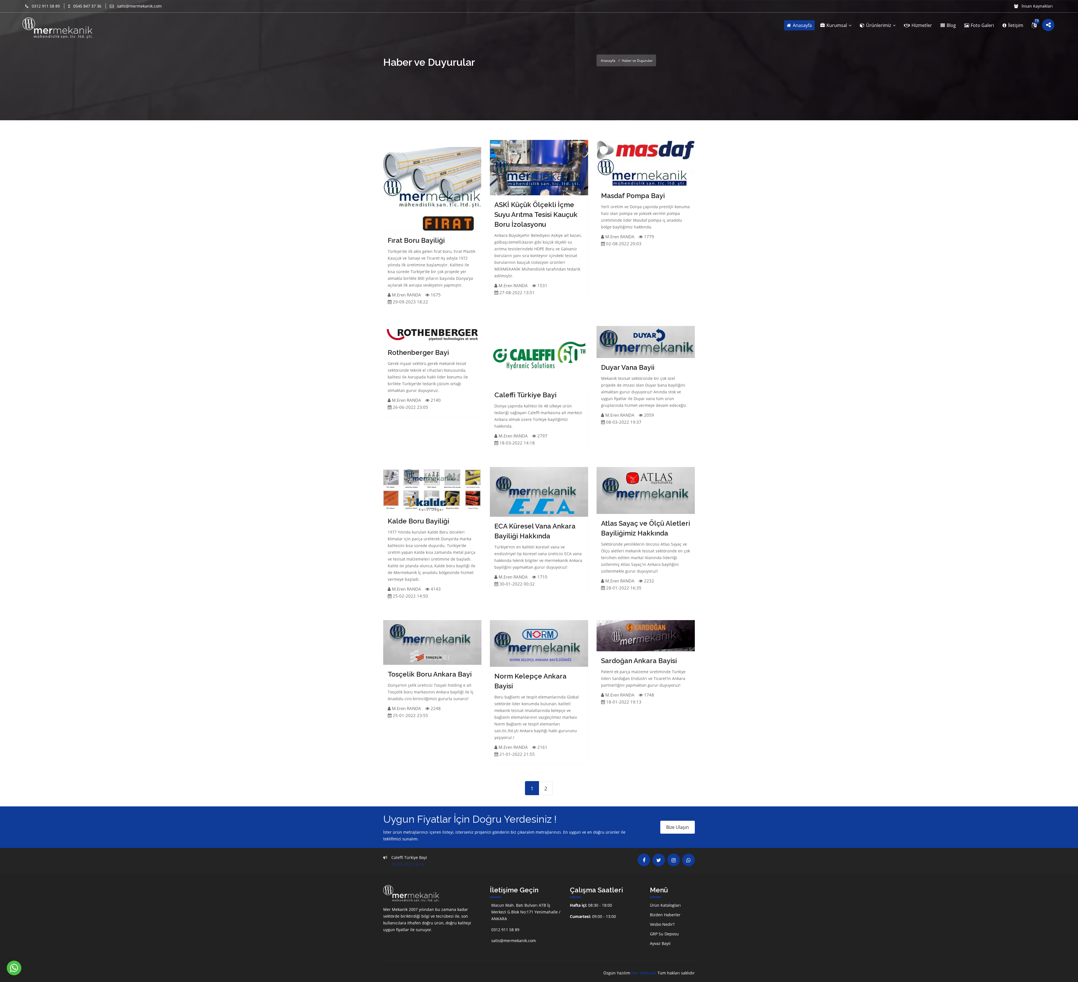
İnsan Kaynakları (1036, 6)
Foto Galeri (982, 25)
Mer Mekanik (643, 973)
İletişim (1015, 25)
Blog (950, 25)
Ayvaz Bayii (660, 943)
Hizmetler (921, 25)
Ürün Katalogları (665, 905)
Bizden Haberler (665, 914)
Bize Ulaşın (677, 827)
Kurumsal (836, 25)
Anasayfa (802, 25)
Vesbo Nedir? (662, 924)
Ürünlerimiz (878, 25)
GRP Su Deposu (664, 933)
